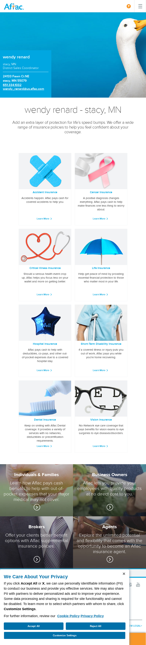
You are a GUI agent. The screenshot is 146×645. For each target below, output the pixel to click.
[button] (129, 584)
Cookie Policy (68, 616)
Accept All (34, 626)
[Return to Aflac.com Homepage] (14, 6)
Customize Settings (64, 635)
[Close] (123, 573)
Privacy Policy (92, 616)
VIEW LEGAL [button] (134, 625)
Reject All (95, 626)
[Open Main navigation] (140, 6)
